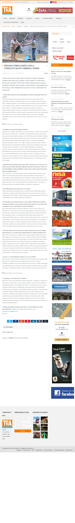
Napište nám (39, 450)
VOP (33, 450)
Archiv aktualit (62, 131)
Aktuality (12, 18)
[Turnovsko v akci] (7, 10)
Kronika (58, 18)
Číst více (68, 79)
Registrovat (46, 2)
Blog (22, 22)
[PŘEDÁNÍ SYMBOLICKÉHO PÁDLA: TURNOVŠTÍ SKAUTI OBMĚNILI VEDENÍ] (25, 47)
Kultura (29, 18)
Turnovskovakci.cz (14, 448)
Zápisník (20, 18)
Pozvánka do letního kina (58, 87)
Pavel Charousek (7, 332)
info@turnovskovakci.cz (27, 448)
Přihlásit (39, 2)
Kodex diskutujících (59, 450)
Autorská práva (48, 450)
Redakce (19, 450)
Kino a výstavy (62, 39)
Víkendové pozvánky (57, 119)
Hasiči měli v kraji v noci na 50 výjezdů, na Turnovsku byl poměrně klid (61, 103)
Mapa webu (69, 450)
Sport (37, 18)
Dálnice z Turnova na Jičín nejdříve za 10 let (22, 2)
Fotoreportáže (47, 18)
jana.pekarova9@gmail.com (10, 311)
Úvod (5, 18)
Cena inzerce (26, 450)
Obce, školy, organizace (11, 22)
